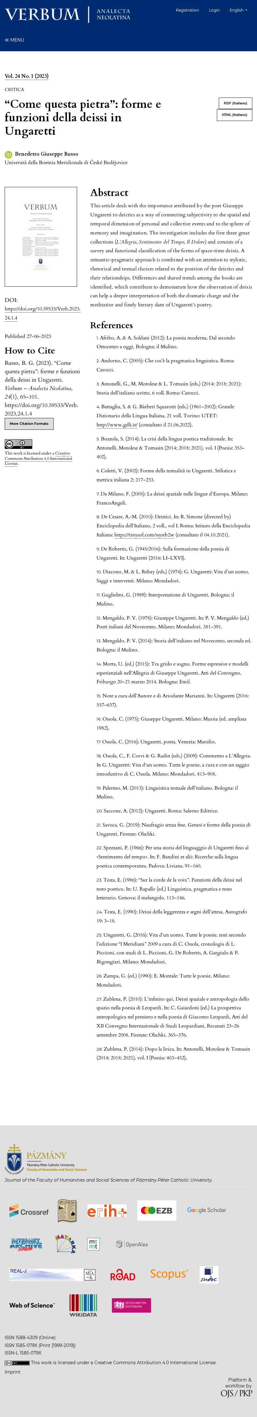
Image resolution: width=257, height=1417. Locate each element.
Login (214, 10)
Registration (187, 10)
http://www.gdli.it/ (117, 424)
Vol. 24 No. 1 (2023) (27, 76)
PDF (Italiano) (235, 103)
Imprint (13, 1371)
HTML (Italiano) (234, 115)
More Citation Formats (29, 424)
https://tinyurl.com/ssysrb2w (144, 534)
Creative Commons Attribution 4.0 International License (38, 458)
